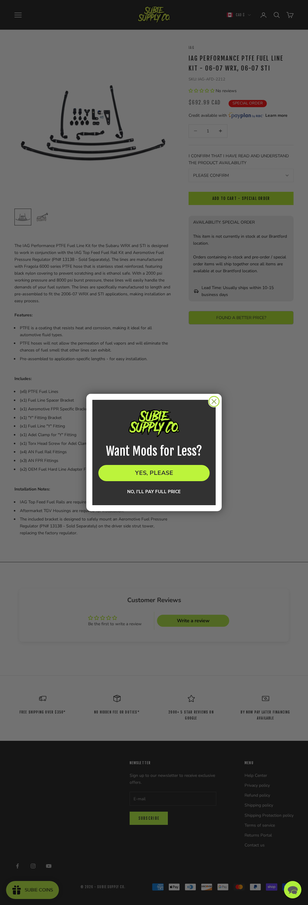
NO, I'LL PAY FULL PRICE (154, 492)
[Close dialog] (214, 401)
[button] (292, 889)
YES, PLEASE (154, 473)
